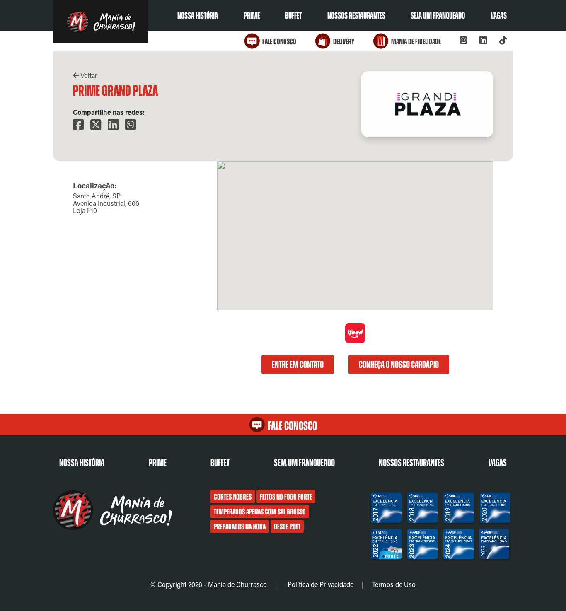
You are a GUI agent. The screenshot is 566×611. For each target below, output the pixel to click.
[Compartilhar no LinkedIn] (113, 124)
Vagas (499, 15)
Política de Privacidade (320, 584)
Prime (252, 15)
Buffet (293, 15)
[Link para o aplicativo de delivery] (355, 340)
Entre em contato (298, 364)
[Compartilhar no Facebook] (78, 124)
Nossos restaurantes (356, 15)
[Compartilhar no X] (95, 124)
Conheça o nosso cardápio (399, 364)
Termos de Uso (394, 584)
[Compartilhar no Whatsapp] (130, 124)
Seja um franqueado (438, 15)
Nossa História (197, 15)
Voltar (88, 75)
